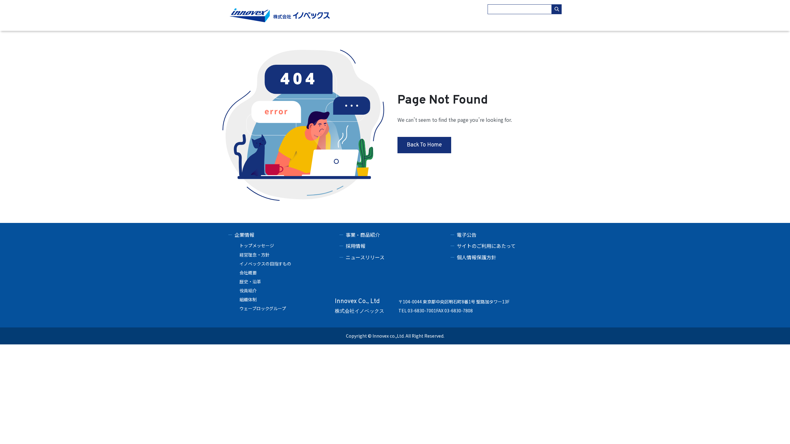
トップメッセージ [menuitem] (256, 245)
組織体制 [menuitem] (248, 299)
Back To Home (424, 145)
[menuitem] (283, 234)
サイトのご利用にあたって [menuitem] (486, 245)
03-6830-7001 (422, 310)
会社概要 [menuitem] (248, 272)
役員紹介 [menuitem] (248, 290)
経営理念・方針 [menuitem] (254, 255)
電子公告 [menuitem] (466, 234)
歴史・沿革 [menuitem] (250, 281)
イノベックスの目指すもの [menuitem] (265, 264)
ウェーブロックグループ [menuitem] (262, 308)
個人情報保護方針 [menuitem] (476, 257)
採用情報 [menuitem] (355, 245)
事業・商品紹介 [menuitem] (363, 234)
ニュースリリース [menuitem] (365, 257)
